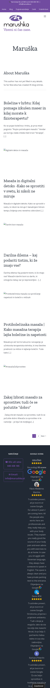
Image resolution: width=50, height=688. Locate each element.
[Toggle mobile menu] (45, 16)
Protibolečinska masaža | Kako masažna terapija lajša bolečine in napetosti (25, 329)
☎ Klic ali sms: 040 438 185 (13, 463)
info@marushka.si (25, 4)
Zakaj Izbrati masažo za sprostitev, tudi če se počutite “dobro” (23, 402)
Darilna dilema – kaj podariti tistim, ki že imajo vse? (20, 260)
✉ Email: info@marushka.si (14, 476)
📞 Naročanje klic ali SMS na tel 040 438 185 (24, 2)
